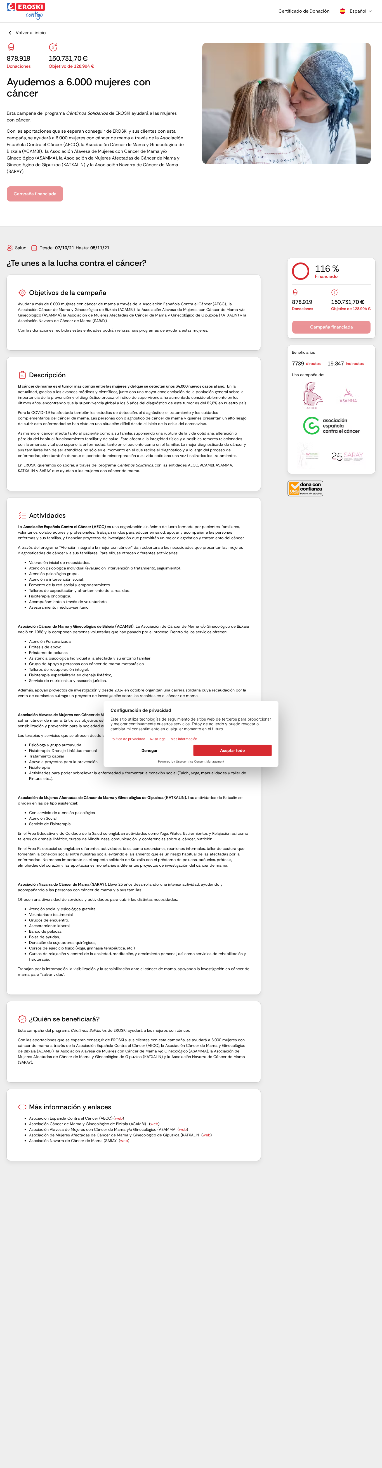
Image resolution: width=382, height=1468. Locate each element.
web (118, 1118)
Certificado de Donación (304, 11)
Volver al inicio (31, 33)
